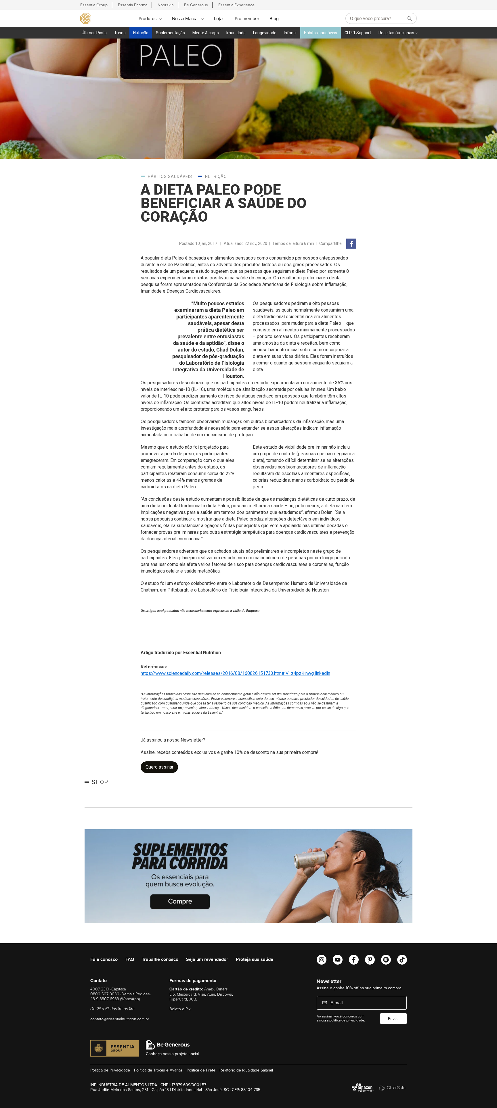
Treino (120, 32)
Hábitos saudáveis (320, 32)
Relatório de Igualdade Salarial (246, 1070)
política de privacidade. (347, 1020)
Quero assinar (159, 767)
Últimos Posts (94, 32)
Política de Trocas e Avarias (158, 1070)
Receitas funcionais (396, 32)
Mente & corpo (205, 32)
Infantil (290, 32)
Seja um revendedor (207, 959)
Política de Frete (201, 1070)
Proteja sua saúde (254, 959)
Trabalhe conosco (160, 959)
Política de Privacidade (110, 1070)
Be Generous (196, 5)
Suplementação (170, 32)
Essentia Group (94, 5)
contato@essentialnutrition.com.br (119, 1018)
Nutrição (140, 32)
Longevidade (264, 32)
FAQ (129, 959)
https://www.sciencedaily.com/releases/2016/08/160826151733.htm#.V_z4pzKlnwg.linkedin (235, 673)
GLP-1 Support (358, 32)
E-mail (336, 1002)
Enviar (393, 1018)
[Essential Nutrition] (85, 18)
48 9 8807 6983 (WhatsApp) (115, 998)
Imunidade (236, 32)
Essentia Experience (236, 5)
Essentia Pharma (132, 5)
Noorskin (166, 5)
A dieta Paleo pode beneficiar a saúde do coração (224, 203)
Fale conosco (104, 959)
